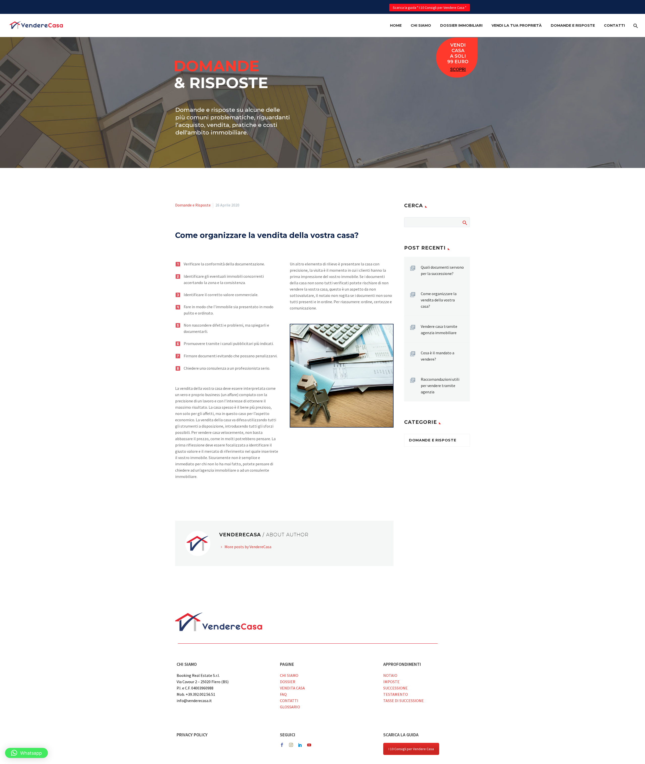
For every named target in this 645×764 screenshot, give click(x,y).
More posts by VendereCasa (247, 546)
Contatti (614, 25)
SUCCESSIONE (395, 687)
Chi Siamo (421, 25)
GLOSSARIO (290, 706)
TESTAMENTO (395, 694)
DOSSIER (287, 681)
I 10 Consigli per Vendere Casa (411, 749)
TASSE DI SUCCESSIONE (403, 700)
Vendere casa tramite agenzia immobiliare (439, 329)
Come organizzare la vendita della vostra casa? (439, 300)
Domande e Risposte (573, 25)
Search (464, 222)
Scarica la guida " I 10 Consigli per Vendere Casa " (429, 7)
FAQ (283, 694)
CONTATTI (289, 700)
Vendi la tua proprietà (517, 25)
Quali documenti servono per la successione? (442, 270)
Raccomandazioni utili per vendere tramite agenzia (440, 385)
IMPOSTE (391, 681)
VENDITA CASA (292, 687)
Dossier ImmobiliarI (461, 25)
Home (396, 25)
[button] (26, 753)
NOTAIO (390, 675)
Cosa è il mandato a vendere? (437, 356)
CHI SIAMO (289, 675)
